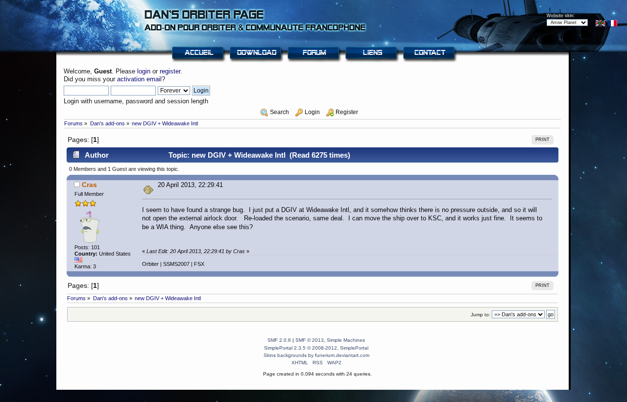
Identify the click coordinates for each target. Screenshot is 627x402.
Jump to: (480, 314)
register (170, 71)
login (143, 71)
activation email (139, 79)
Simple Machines (346, 340)
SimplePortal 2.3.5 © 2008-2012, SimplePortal (316, 348)
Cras (89, 185)
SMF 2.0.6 (279, 340)
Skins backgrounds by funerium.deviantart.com (316, 355)
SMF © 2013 (309, 340)
